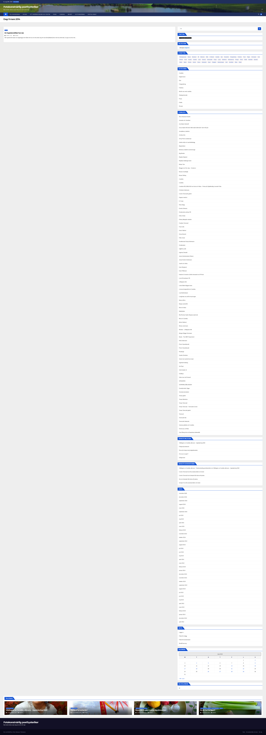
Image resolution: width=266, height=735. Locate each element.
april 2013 (181, 603)
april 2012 (181, 621)
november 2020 (183, 493)
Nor (180, 479)
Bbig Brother (182, 146)
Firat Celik (181, 226)
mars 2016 (181, 508)
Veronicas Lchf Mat (184, 428)
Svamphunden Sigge (184, 388)
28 (231, 671)
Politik (180, 102)
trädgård (214, 62)
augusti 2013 (182, 588)
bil (198, 56)
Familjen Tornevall (183, 223)
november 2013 (183, 577)
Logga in (181, 632)
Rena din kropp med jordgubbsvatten (188, 450)
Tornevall (181, 414)
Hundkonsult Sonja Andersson (186, 241)
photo (241, 59)
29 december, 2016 (77, 712)
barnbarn (194, 56)
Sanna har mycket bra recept (186, 359)
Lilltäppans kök (183, 281)
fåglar (248, 56)
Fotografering (80, 14)
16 (255, 665)
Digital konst (92, 14)
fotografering (233, 56)
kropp (215, 59)
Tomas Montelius (183, 399)
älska (236, 62)
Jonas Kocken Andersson (185, 259)
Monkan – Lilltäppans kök (185, 329)
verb (226, 62)
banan (189, 56)
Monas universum (183, 326)
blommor (202, 56)
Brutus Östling (182, 175)
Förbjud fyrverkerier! (184, 446)
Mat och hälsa (182, 307)
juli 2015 (181, 515)
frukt (244, 56)
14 (231, 665)
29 (243, 671)
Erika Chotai (182, 215)
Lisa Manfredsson (183, 292)
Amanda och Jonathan (184, 120)
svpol (209, 62)
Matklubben (182, 311)
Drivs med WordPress (8, 732)
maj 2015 (181, 519)
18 (196, 668)
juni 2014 (181, 552)
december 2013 (183, 574)
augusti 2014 (182, 544)
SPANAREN (182, 381)
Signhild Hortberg (183, 362)
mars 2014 (181, 563)
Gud (259, 56)
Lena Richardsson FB (184, 278)
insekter (195, 59)
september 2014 (183, 541)
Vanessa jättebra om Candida (186, 425)
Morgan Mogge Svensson (185, 333)
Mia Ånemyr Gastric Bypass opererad (188, 315)
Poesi (55, 14)
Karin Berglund (183, 267)
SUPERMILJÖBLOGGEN (185, 384)
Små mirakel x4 (183, 370)
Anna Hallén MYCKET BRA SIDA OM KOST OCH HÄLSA (193, 127)
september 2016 (183, 500)
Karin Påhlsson (183, 270)
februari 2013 (182, 610)
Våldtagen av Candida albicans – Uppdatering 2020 (192, 443)
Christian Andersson (184, 190)
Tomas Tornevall (183, 403)
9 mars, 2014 (9, 35)
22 (243, 668)
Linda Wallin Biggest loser (185, 285)
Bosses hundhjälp (183, 171)
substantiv (204, 62)
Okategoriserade (183, 95)
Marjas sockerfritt (183, 304)
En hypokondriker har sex (14, 33)
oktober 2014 (182, 537)
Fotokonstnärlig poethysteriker (20, 6)
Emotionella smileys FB (185, 212)
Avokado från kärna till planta (197, 475)
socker (194, 62)
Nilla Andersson (183, 340)
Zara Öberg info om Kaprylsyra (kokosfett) (189, 432)
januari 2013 (182, 614)
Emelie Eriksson (183, 208)
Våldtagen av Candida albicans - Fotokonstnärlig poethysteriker (195, 468)
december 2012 (183, 618)
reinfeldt (250, 59)
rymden (256, 59)
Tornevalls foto (182, 417)
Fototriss (240, 56)
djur (222, 56)
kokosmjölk (209, 59)
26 (208, 671)
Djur (180, 80)
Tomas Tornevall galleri (185, 410)
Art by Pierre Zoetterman (185, 138)
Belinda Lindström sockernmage (187, 149)
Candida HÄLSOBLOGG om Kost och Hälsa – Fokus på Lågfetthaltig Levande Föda (200, 186)
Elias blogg (182, 204)
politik (245, 59)
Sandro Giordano (183, 355)
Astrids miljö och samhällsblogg (187, 142)
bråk (207, 56)
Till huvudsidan (14, 14)
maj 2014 (181, 555)
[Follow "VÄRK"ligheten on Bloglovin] (184, 47)
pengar (237, 59)
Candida (62, 14)
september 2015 (183, 511)
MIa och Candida (183, 318)
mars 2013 (181, 607)
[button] (258, 14)
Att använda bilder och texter (40, 14)
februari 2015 (182, 530)
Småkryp (181, 373)
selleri (180, 62)
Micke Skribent (182, 322)
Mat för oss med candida (185, 91)
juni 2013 (181, 596)
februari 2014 (182, 566)
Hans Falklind (182, 230)
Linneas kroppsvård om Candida (187, 289)
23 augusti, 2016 (206, 712)
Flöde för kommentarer (184, 639)
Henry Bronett (182, 234)
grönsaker (254, 56)
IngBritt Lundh (182, 248)
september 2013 (183, 585)
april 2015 (181, 522)
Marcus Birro (182, 300)
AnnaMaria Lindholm (184, 131)
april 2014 (181, 559)
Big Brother (182, 153)
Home (244, 732)
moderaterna (231, 59)
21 (231, 668)
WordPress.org (183, 643)
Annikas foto (182, 135)
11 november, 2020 (12, 712)
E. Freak (181, 201)
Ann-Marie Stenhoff (184, 124)
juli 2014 (181, 548)
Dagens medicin (183, 197)
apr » (183, 678)
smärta (189, 62)
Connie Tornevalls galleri (185, 193)
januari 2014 (182, 570)
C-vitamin (212, 56)
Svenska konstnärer (184, 392)
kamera (204, 59)
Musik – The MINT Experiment (186, 337)
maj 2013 (181, 599)
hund (185, 59)
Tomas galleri (182, 395)
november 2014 (183, 533)
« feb (180, 678)
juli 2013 (181, 592)
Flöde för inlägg (183, 636)
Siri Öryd (181, 366)
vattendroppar (221, 62)
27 (220, 671)
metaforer (224, 59)
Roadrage (181, 351)
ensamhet (226, 56)
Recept (70, 14)
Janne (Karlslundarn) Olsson (186, 256)
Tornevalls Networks (184, 421)
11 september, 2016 (142, 712)
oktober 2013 (182, 581)
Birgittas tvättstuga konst (185, 160)
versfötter (231, 62)
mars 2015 (181, 526)
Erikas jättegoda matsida (185, 219)
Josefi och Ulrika (183, 263)
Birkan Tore (182, 164)
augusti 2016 (182, 504)
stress (198, 62)
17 (185, 668)
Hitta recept (182, 237)
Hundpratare (182, 245)
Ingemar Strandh (183, 252)
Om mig (25, 14)
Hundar (190, 59)
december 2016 (183, 497)
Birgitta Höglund (183, 157)
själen (185, 62)
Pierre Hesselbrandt (184, 348)
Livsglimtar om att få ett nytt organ (187, 296)
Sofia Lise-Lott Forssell (185, 377)
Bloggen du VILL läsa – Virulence (187, 168)
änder (240, 62)
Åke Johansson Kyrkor (184, 116)
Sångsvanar (182, 457)
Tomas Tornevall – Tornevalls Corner (188, 406)
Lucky (219, 59)
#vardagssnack (182, 56)
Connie (16, 35)
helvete (181, 59)
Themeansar (23, 732)
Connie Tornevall (183, 471)
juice (199, 59)
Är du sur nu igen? (183, 454)
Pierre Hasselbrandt (184, 344)
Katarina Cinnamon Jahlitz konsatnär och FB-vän (191, 274)
